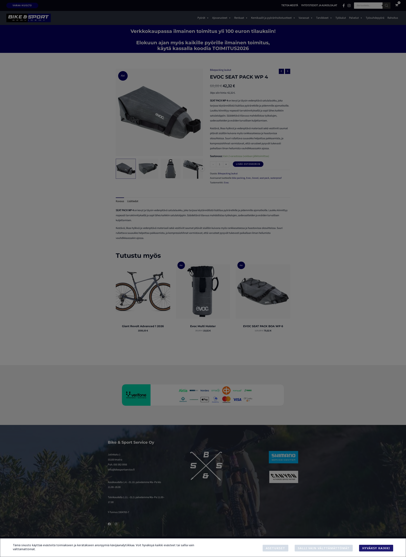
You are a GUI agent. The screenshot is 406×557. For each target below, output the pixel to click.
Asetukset (275, 548)
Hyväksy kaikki (376, 548)
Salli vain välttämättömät (324, 548)
